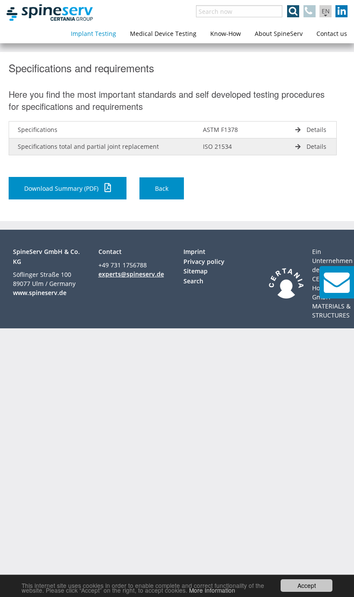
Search (193, 281)
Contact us (331, 33)
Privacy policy (203, 261)
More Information (212, 590)
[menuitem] (93, 34)
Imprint (194, 251)
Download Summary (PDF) (62, 188)
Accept (306, 585)
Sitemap (195, 271)
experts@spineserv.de (131, 274)
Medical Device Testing (163, 33)
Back (161, 188)
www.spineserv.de (39, 293)
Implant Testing (93, 33)
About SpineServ (279, 33)
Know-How (225, 33)
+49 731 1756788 (122, 265)
